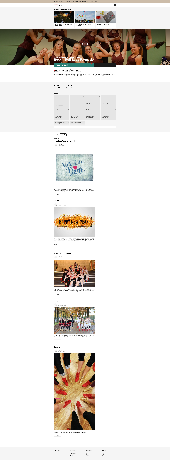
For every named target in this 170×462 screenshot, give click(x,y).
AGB (103, 453)
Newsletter (71, 455)
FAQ (86, 453)
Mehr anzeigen (85, 127)
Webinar (87, 452)
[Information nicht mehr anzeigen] (115, 1)
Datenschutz (104, 455)
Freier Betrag (59, 105)
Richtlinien (103, 452)
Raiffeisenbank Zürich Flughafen (73, 57)
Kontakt (87, 455)
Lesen (57, 194)
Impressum (104, 456)
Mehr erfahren (96, 1)
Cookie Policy (104, 454)
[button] (115, 5)
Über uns (71, 452)
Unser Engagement (73, 453)
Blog (70, 454)
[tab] (56, 92)
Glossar (87, 454)
